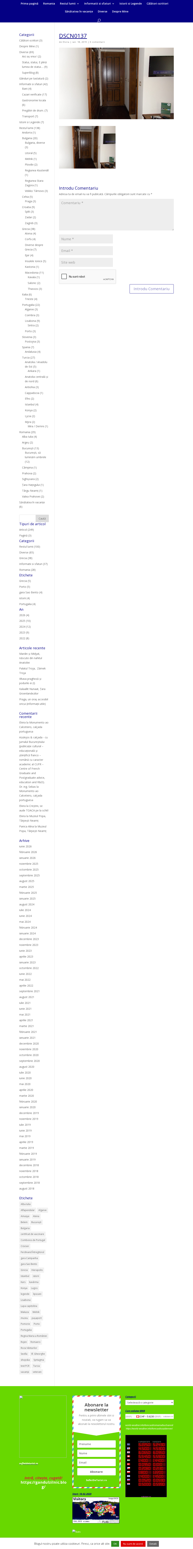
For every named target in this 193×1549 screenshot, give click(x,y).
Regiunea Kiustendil (37, 170)
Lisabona (30, 321)
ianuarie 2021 (27, 1037)
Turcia (26, 357)
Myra (28, 422)
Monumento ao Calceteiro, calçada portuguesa (33, 727)
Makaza (25, 1312)
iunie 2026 (25, 846)
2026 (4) (24, 615)
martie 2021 (26, 1026)
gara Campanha (29, 1258)
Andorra (27, 132)
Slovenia (27, 337)
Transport (28, 116)
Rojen (24, 1342)
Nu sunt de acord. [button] (133, 1543)
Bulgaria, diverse (35, 142)
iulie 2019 (25, 1124)
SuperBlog (28, 72)
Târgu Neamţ (30, 490)
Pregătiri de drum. (33, 110)
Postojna (30, 341)
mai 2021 (25, 1014)
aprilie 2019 (26, 1142)
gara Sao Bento (29, 1264)
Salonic (32, 283)
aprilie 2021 (26, 1020)
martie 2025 (26, 887)
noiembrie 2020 (28, 1049)
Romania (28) (27, 570)
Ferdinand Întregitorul (32, 1252)
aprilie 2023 (26, 956)
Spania (26, 347)
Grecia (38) (25, 558)
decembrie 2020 (29, 1043)
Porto (28, 331)
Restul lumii (68, 3)
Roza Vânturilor (29, 1348)
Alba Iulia (27, 436)
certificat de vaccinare (32, 1234)
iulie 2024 (25, 910)
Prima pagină (29, 3)
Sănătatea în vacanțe (79, 11)
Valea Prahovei (31, 496)
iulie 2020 (25, 1072)
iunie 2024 (25, 916)
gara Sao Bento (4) (30, 592)
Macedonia (31, 272)
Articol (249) (26, 529)
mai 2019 (25, 1136)
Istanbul (29, 404)
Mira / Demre (36, 426)
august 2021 (26, 997)
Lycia (28, 416)
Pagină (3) (25, 535)
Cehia (25, 196)
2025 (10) (25, 621)
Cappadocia (32, 393)
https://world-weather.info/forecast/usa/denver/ (149, 1428)
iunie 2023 (25, 950)
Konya (29, 410)
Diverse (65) (26, 552)
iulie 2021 (25, 1003)
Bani (25, 88)
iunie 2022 (25, 974)
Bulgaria (27, 138)
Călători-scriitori (157, 3)
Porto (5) (24, 586)
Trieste (29, 299)
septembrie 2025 (29, 875)
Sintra (31, 325)
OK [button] (115, 1543)
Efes (27, 398)
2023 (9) (24, 632)
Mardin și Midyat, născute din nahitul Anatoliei (30, 658)
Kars (23, 1282)
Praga (28, 201)
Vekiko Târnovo (34, 191)
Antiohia (30, 387)
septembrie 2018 (29, 1182)
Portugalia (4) (27, 604)
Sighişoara (28, 479)
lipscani (37, 1294)
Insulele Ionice (33, 261)
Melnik (29, 159)
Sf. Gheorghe (38, 1353)
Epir (27, 255)
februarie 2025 (28, 892)
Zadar (28, 217)
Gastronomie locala (34, 100)
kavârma (33, 1282)
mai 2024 (25, 921)
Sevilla (24, 1353)
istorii (36, 1276)
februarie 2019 (28, 1153)
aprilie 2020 (26, 1090)
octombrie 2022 (29, 968)
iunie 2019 (25, 1130)
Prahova (27, 473)
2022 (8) (24, 638)
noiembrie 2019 (28, 1119)
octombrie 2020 (29, 1055)
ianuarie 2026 (27, 858)
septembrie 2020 (29, 1061)
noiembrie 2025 (28, 863)
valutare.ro (168, 1416)
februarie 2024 (28, 927)
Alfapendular (28, 1210)
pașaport (37, 1318)
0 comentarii (97, 41)
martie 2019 (26, 1148)
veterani (37, 1371)
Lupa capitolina (29, 1306)
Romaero (36, 1342)
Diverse (102, 11)
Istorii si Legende (130, 3)
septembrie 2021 (29, 991)
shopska (25, 1359)
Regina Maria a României (34, 1336)
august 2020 (26, 1066)
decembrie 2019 (29, 1113)
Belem (24, 1222)
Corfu (28, 239)
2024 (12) (25, 626)
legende (25, 1294)
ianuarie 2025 (27, 898)
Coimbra (30, 315)
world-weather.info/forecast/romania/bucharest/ (149, 1425)
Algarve (29, 309)
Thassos (33, 289)
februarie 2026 (28, 852)
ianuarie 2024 (27, 933)
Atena (28, 233)
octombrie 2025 (29, 869)
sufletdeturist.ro (28, 1463)
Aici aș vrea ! (29, 56)
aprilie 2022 (26, 985)
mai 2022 (25, 979)
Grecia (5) (25, 581)
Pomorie (25, 1323)
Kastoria (30, 267)
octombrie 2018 (29, 1177)
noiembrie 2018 (28, 1171)
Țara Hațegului (31, 485)
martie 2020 (26, 1095)
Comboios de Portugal (33, 1240)
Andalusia (31, 351)
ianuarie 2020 (27, 1107)
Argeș (25, 442)
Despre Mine (120, 11)
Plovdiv (29, 164)
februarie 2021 (28, 1032)
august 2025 (26, 881)
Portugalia (28, 305)
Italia (25, 294)
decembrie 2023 (29, 939)
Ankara (32, 371)
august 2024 (26, 904)
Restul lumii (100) (29, 546)
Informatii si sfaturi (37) (33, 564)
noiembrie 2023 (28, 945)
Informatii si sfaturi (97, 3)
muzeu (24, 1318)
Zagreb (29, 223)
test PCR (25, 1365)
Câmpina (27, 467)
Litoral (29, 153)
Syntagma (39, 1359)
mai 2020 (25, 1084)
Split (27, 211)
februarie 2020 (28, 1101)
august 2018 (26, 1188)
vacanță (25, 1371)
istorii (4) (24, 598)
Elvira (66, 41)
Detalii (153, 1543)
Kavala (32, 277)
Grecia (26, 229)
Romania (49, 3)
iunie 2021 (25, 1008)
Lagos (34, 1288)
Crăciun (25, 1246)
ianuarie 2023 (27, 962)
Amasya (25, 1216)
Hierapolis (37, 1270)
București (28, 448)
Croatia (26, 207)
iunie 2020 (25, 1078)
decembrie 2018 (29, 1165)
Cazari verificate (31, 94)
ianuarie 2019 (27, 1159)
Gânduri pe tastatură (31, 78)
